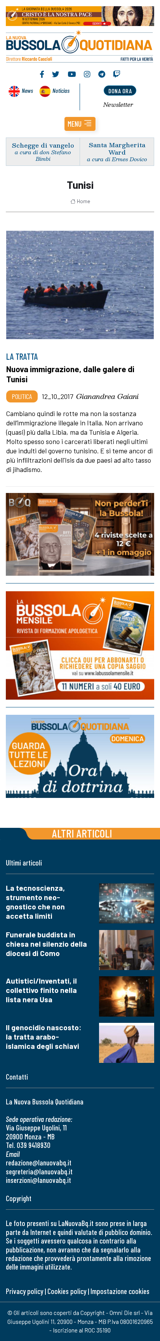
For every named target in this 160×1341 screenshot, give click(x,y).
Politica (22, 396)
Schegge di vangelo (43, 145)
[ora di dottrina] (80, 756)
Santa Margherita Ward (117, 148)
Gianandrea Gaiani (107, 396)
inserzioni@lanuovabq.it (38, 1180)
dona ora (120, 90)
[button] (80, 124)
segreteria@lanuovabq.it (39, 1171)
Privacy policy (24, 1291)
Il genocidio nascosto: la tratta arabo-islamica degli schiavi (44, 1036)
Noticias (61, 90)
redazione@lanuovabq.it (38, 1162)
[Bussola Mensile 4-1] (80, 534)
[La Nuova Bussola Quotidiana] (80, 45)
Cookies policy (66, 1291)
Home (83, 201)
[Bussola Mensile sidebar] (80, 645)
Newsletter (118, 104)
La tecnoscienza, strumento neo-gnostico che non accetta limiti (35, 901)
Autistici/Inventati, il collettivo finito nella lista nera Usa (41, 990)
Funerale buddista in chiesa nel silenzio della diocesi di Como (46, 944)
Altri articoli (82, 833)
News (27, 90)
